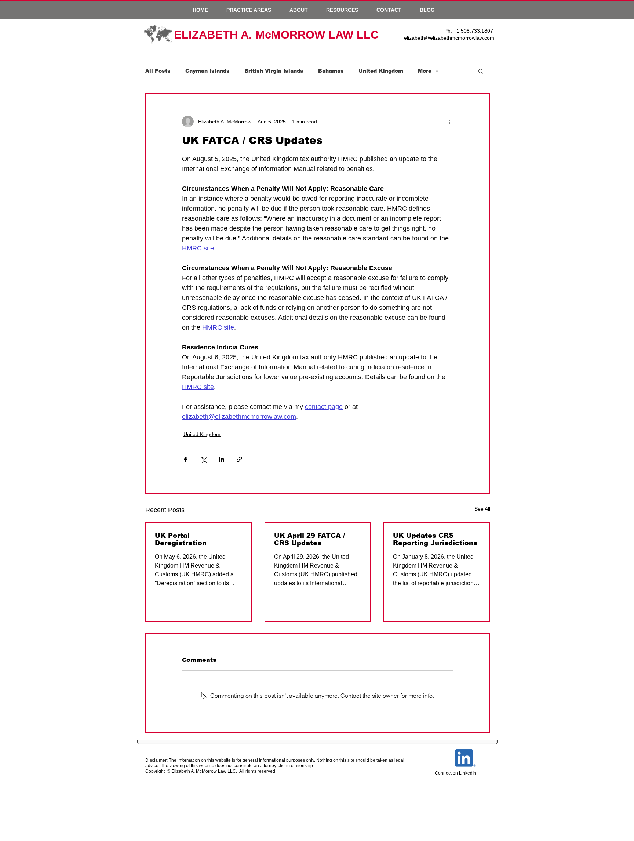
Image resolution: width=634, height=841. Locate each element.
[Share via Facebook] (185, 459)
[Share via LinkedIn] (221, 459)
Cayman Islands (207, 71)
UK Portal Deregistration (181, 539)
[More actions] (449, 121)
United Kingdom (380, 71)
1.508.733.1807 (474, 31)
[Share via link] (239, 459)
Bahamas (331, 71)
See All (482, 509)
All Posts (158, 71)
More (424, 71)
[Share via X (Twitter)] (203, 459)
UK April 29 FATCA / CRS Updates (309, 539)
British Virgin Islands (273, 71)
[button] (248, 10)
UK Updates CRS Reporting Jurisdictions (435, 539)
